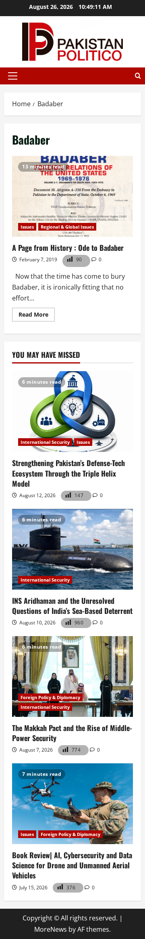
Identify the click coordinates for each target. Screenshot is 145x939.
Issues (27, 227)
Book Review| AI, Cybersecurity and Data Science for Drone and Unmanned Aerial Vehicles (72, 865)
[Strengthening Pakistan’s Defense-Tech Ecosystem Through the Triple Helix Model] (72, 411)
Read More (37, 315)
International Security (45, 442)
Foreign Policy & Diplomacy (50, 697)
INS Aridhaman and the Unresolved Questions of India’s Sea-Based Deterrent (72, 605)
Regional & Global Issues (67, 227)
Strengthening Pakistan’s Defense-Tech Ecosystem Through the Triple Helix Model (68, 473)
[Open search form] (138, 76)
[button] (12, 75)
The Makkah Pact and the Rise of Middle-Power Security (72, 733)
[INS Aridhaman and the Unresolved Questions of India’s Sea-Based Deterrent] (72, 549)
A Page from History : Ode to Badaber (72, 196)
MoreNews (50, 929)
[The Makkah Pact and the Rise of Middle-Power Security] (72, 676)
